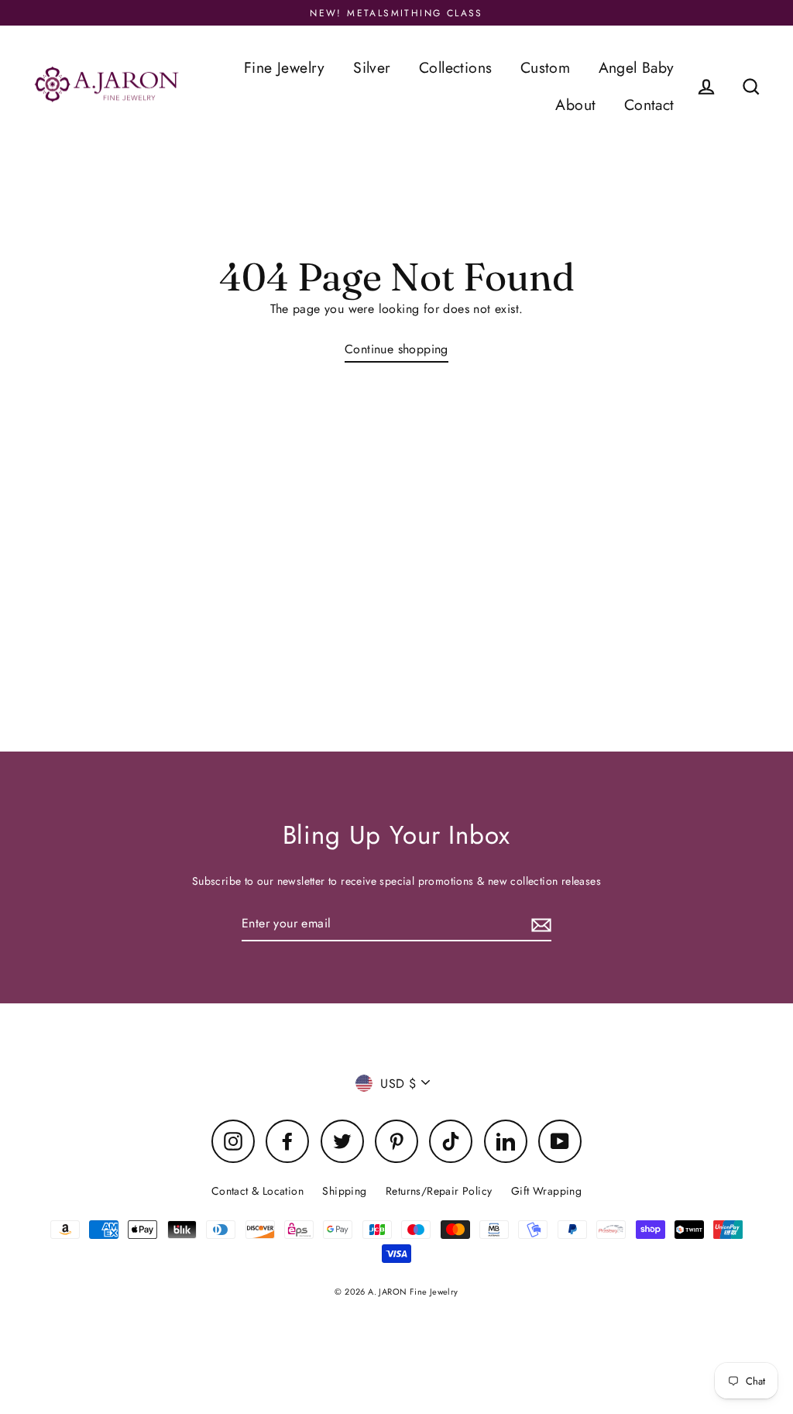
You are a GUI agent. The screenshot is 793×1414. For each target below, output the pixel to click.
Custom (545, 67)
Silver (371, 67)
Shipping (344, 1191)
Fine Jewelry (284, 67)
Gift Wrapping (546, 1191)
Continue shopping (396, 349)
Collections (455, 67)
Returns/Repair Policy (439, 1191)
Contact (649, 104)
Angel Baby (637, 67)
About (575, 104)
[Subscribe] (539, 924)
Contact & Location (257, 1191)
